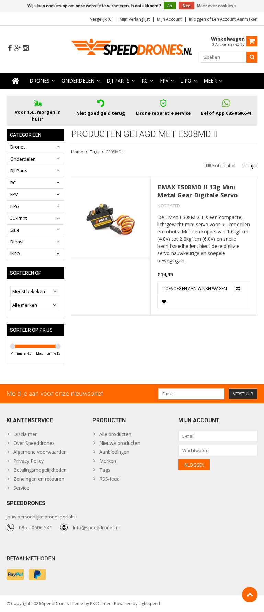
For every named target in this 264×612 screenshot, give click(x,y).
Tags (94, 152)
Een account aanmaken (234, 19)
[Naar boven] (249, 594)
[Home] (15, 80)
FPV (164, 80)
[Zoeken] (251, 57)
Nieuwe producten (119, 443)
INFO (15, 254)
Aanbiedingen (114, 452)
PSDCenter (100, 603)
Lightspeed (149, 603)
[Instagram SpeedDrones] (25, 48)
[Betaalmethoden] (15, 574)
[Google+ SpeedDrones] (17, 48)
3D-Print (18, 218)
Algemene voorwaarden (40, 452)
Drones (40, 80)
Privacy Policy (28, 461)
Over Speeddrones (34, 443)
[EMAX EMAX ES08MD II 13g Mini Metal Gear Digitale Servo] (111, 180)
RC (145, 80)
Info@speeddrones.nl (96, 527)
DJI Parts (118, 80)
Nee (186, 5)
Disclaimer (25, 434)
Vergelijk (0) (101, 19)
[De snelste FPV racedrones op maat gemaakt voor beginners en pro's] (132, 48)
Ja (169, 5)
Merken (107, 461)
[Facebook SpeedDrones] (10, 48)
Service (21, 487)
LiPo (185, 80)
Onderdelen (78, 80)
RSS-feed (109, 479)
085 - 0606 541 (35, 527)
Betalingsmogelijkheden (40, 470)
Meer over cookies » (217, 5)
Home (77, 152)
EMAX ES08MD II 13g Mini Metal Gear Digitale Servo (197, 191)
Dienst (17, 242)
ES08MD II (115, 152)
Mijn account (169, 19)
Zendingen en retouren (38, 479)
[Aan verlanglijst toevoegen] (164, 301)
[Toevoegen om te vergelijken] (238, 288)
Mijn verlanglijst (135, 19)
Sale (15, 230)
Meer (210, 80)
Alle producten (115, 434)
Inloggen (198, 19)
